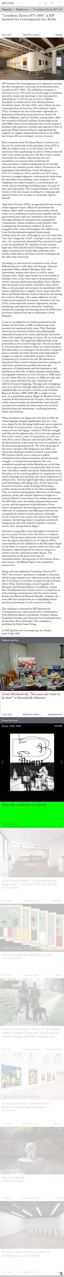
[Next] (61, 667)
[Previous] (2, 667)
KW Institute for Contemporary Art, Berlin (28, 630)
